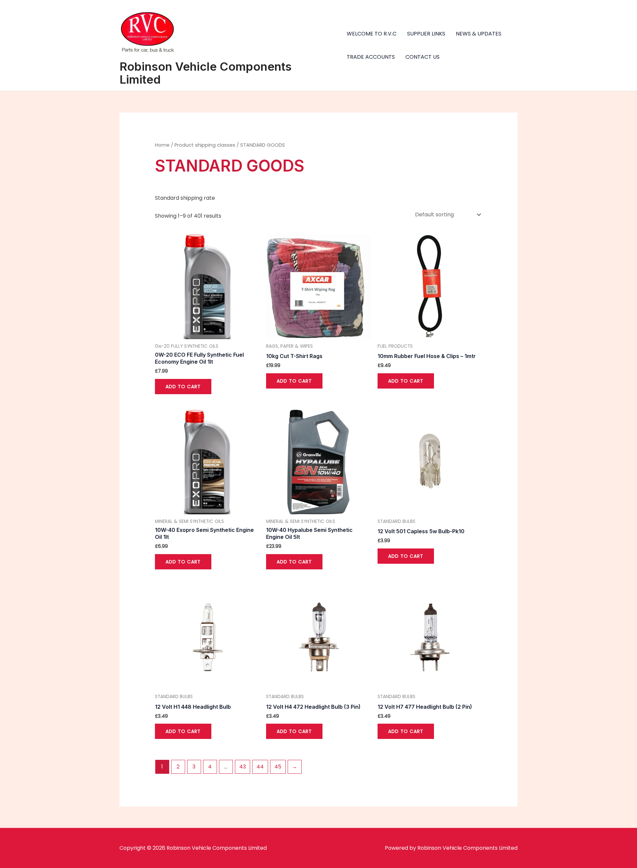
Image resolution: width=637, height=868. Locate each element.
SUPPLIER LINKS (426, 33)
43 (242, 766)
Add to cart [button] (183, 386)
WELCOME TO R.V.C (371, 33)
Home (162, 145)
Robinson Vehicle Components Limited (205, 72)
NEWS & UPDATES (478, 33)
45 (277, 766)
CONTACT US (422, 57)
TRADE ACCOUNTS (371, 57)
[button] (622, 9)
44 (260, 766)
